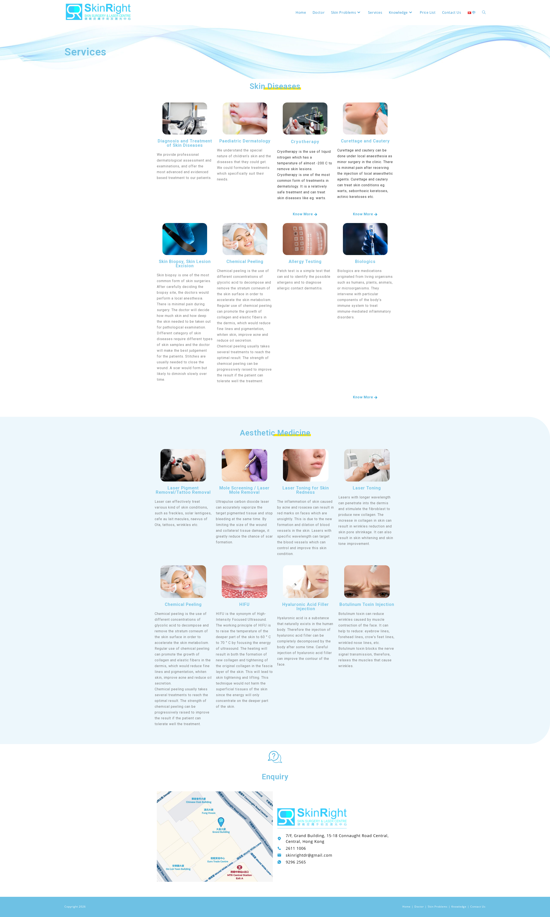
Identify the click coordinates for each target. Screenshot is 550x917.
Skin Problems (438, 906)
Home (406, 906)
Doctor (419, 906)
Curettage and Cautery (365, 141)
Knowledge (458, 906)
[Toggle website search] (484, 12)
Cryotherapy (305, 141)
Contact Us (478, 906)
